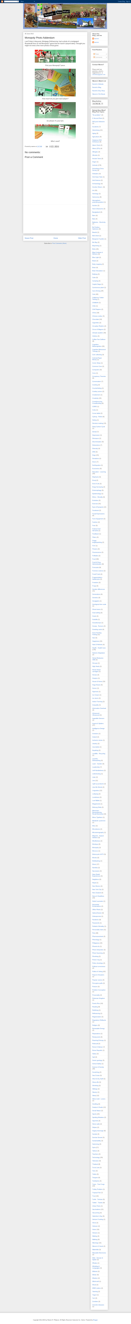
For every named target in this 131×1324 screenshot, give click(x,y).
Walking (94, 1239)
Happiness (95, 641)
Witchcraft (95, 1281)
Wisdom (95, 1278)
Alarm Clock (96, 145)
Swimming (95, 1144)
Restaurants (96, 1037)
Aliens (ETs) (96, 148)
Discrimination (96, 442)
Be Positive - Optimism (96, 228)
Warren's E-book (97, 1246)
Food (94, 559)
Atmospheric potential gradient (98, 201)
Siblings (94, 1089)
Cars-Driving (96, 291)
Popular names (97, 980)
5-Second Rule (97, 118)
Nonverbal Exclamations (96, 905)
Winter (94, 1275)
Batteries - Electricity (99, 222)
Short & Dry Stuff (97, 1079)
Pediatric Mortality (98, 926)
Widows (94, 1271)
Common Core (97, 366)
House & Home (97, 681)
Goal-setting (96, 612)
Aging (94, 133)
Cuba (94, 410)
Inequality (95, 705)
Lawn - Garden (97, 764)
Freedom (95, 582)
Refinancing (96, 1013)
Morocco (95, 851)
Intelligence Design (98, 728)
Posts (97, 54)
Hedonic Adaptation (98, 653)
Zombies (95, 1301)
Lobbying (95, 794)
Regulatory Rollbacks (99, 1020)
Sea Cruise (95, 1075)
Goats (94, 616)
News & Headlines (98, 896)
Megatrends (96, 804)
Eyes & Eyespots (97, 507)
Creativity (95, 398)
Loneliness (95, 797)
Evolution (95, 500)
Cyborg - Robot (97, 416)
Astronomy (95, 197)
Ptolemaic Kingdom (98, 998)
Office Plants (96, 909)
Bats (93, 219)
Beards (94, 232)
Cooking (95, 385)
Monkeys (95, 844)
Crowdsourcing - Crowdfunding (97, 402)
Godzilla (95, 619)
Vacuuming (95, 1213)
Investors (95, 733)
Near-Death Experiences (96, 875)
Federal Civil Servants (96, 529)
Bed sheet (95, 235)
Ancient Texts (96, 158)
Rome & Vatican (97, 1047)
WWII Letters (96, 1288)
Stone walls (96, 1124)
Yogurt (94, 1295)
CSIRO (94, 406)
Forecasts (95, 567)
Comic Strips (96, 363)
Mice (93, 826)
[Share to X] (54, 146)
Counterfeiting (96, 388)
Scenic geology (97, 1060)
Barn (93, 215)
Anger (94, 162)
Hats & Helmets (97, 644)
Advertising (95, 130)
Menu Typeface (97, 817)
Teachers (95, 1154)
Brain (94, 267)
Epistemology (96, 493)
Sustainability (96, 1141)
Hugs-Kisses (96, 685)
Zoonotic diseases (98, 1305)
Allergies (95, 152)
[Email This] (50, 146)
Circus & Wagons (97, 329)
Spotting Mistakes (98, 1117)
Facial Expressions (98, 514)
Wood (94, 1285)
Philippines (95, 943)
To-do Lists (95, 1167)
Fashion (95, 522)
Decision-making (97, 423)
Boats (94, 261)
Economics (95, 468)
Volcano (94, 1233)
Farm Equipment (97, 519)
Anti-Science (96, 180)
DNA (93, 452)
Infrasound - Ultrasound (96, 714)
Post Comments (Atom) (59, 243)
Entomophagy (96, 490)
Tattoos (94, 1151)
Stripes (94, 1127)
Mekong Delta (96, 807)
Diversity (95, 448)
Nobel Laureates (97, 901)
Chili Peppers (96, 309)
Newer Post (29, 238)
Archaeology (96, 183)
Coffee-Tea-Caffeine (98, 339)
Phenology (95, 939)
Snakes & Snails (97, 1107)
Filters (94, 537)
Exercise (95, 503)
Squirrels (95, 1121)
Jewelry (94, 743)
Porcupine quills (97, 983)
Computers (95, 370)
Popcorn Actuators (98, 975)
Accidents (95, 127)
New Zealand (96, 893)
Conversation (96, 381)
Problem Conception (99, 990)
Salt (93, 1057)
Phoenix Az (95, 946)
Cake (94, 277)
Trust (94, 1196)
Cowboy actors (97, 391)
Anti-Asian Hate (97, 177)
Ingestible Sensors (98, 718)
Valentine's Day (97, 1216)
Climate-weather (97, 333)
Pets (93, 933)
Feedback (95, 534)
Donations (95, 458)
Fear (93, 525)
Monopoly (95, 847)
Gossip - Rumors (97, 626)
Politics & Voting (97, 971)
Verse (94, 1223)
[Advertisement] (55, 219)
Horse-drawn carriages (96, 670)
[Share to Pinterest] (58, 146)
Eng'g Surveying (97, 487)
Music (94, 864)
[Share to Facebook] (56, 146)
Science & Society (98, 1067)
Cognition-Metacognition (96, 345)
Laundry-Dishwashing (96, 759)
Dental (94, 432)
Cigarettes (95, 322)
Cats (93, 294)
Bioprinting (95, 245)
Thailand (95, 1164)
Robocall (95, 1043)
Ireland (94, 737)
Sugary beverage (97, 1131)
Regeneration (96, 1017)
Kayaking (95, 750)
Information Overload (99, 708)
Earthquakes (96, 465)
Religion (95, 1025)
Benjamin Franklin (98, 239)
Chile (94, 306)
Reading (95, 1007)
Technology (96, 1157)
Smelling (95, 1104)
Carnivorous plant (98, 287)
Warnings (95, 1243)
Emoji (94, 480)
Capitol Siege (96, 284)
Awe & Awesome (97, 209)
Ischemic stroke (97, 740)
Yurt (93, 1298)
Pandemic (95, 919)
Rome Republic (97, 1050)
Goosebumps (96, 622)
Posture (94, 986)
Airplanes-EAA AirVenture (97, 141)
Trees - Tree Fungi (98, 1184)
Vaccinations (96, 1209)
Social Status (96, 1110)
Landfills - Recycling (98, 753)
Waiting (94, 1236)
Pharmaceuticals (97, 936)
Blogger (95, 1320)
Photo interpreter (97, 950)
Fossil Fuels (96, 574)
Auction (94, 205)
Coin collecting (97, 354)
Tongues (95, 1177)
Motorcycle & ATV (98, 854)
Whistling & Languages (96, 1267)
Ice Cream (95, 695)
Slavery (94, 1092)
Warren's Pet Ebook (98, 94)
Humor (94, 688)
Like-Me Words (97, 787)
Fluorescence (96, 552)
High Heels (95, 666)
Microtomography (98, 832)
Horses (94, 675)
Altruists (94, 155)
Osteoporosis (96, 916)
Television (95, 1161)
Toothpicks (95, 1181)
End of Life (95, 483)
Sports (94, 1114)
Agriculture (95, 137)
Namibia (95, 867)
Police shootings (97, 963)
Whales (94, 1263)
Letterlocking (96, 774)
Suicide (94, 1134)
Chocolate (95, 319)
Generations (96, 594)
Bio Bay (94, 242)
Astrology (95, 193)
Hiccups (94, 663)
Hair (93, 638)
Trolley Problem (97, 1189)
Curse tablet (96, 413)
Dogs (94, 455)
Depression (96, 435)
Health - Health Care (99, 648)
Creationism (96, 395)
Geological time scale (99, 604)
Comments (98, 57)
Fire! (93, 545)
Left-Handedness (97, 770)
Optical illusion (97, 913)
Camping (95, 281)
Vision (94, 1229)
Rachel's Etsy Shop (98, 91)
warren (96, 38)
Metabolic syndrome (98, 820)
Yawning (95, 1291)
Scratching (95, 1072)
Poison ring (96, 960)
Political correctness (98, 966)
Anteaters (95, 173)
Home (56, 238)
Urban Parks (96, 1206)
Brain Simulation (97, 271)
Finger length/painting (97, 541)
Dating (94, 420)
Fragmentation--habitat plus (97, 578)
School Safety (96, 1063)
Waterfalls (95, 1249)
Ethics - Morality (97, 497)
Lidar (94, 777)
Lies (93, 780)
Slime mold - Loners (98, 1099)
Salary (94, 1053)
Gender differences (98, 589)
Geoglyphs (95, 601)
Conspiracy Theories (99, 376)
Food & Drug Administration (97, 563)
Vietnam (95, 1226)
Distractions (96, 445)
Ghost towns (96, 609)
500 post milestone (98, 121)
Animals (94, 165)
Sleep (94, 1095)
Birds (94, 249)
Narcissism (95, 871)
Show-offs (95, 1082)
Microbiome (96, 829)
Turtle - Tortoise (97, 1199)
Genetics (95, 597)
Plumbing (95, 956)
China (94, 312)
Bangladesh (96, 212)
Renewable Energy (98, 1028)
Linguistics (95, 790)
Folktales (95, 555)
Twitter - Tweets (97, 1202)
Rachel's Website (97, 84)
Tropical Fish (96, 1192)
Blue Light (95, 257)
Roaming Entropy (98, 1040)
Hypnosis (95, 691)
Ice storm (95, 698)
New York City (96, 889)
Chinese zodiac (97, 316)
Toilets (94, 1174)
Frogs (94, 586)
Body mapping (97, 264)
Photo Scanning (97, 953)
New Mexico (96, 886)
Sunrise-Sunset (97, 1137)
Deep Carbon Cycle (98, 426)
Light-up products (98, 784)
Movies (94, 857)
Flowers (94, 549)
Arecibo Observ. (97, 187)
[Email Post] (46, 146)
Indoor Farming (97, 701)
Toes (93, 1171)
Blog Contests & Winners (97, 253)
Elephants (95, 477)
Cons (94, 373)
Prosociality (96, 995)
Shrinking (95, 1085)
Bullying (94, 274)
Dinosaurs (95, 438)
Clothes (94, 336)
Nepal (94, 883)
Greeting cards (97, 629)
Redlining (95, 1010)
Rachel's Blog (96, 87)
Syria (94, 1147)
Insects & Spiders (98, 723)
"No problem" (96, 115)
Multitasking (96, 861)
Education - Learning (99, 472)
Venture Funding (97, 1219)
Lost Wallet (95, 800)
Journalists (95, 747)
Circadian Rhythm (98, 326)
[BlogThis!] (52, 146)
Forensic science (97, 571)
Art (93, 190)
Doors (94, 462)
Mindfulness (96, 841)
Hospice (95, 678)
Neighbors (95, 879)
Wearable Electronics (99, 1253)
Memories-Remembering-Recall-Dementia (97, 812)
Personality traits (97, 929)
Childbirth (95, 302)
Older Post (82, 238)
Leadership (96, 767)
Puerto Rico (96, 1003)
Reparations (96, 1033)
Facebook (95, 510)
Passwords (95, 923)
